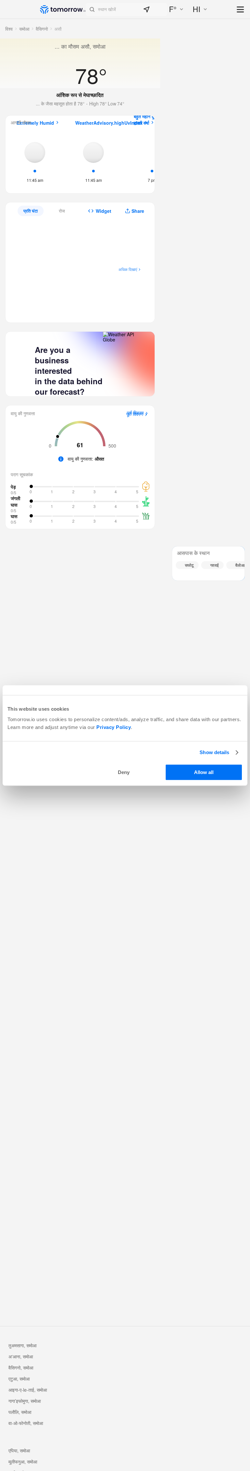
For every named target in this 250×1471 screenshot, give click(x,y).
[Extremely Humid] (34, 160)
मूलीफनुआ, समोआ (22, 1461)
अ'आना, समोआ (20, 1356)
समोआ (24, 28)
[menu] (241, 10)
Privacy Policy (113, 727)
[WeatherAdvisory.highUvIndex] (93, 160)
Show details (214, 752)
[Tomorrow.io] (63, 9)
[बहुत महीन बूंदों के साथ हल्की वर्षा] (152, 160)
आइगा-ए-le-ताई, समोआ (27, 1389)
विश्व (9, 28)
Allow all (204, 772)
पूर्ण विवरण (134, 414)
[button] (126, 9)
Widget (103, 211)
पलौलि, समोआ (19, 1412)
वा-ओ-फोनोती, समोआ (25, 1423)
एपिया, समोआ (19, 1450)
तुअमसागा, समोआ (22, 1345)
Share (138, 211)
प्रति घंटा (30, 211)
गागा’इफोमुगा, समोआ (24, 1401)
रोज (62, 211)
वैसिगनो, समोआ (20, 1367)
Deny (124, 772)
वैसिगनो (42, 28)
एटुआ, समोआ (19, 1378)
